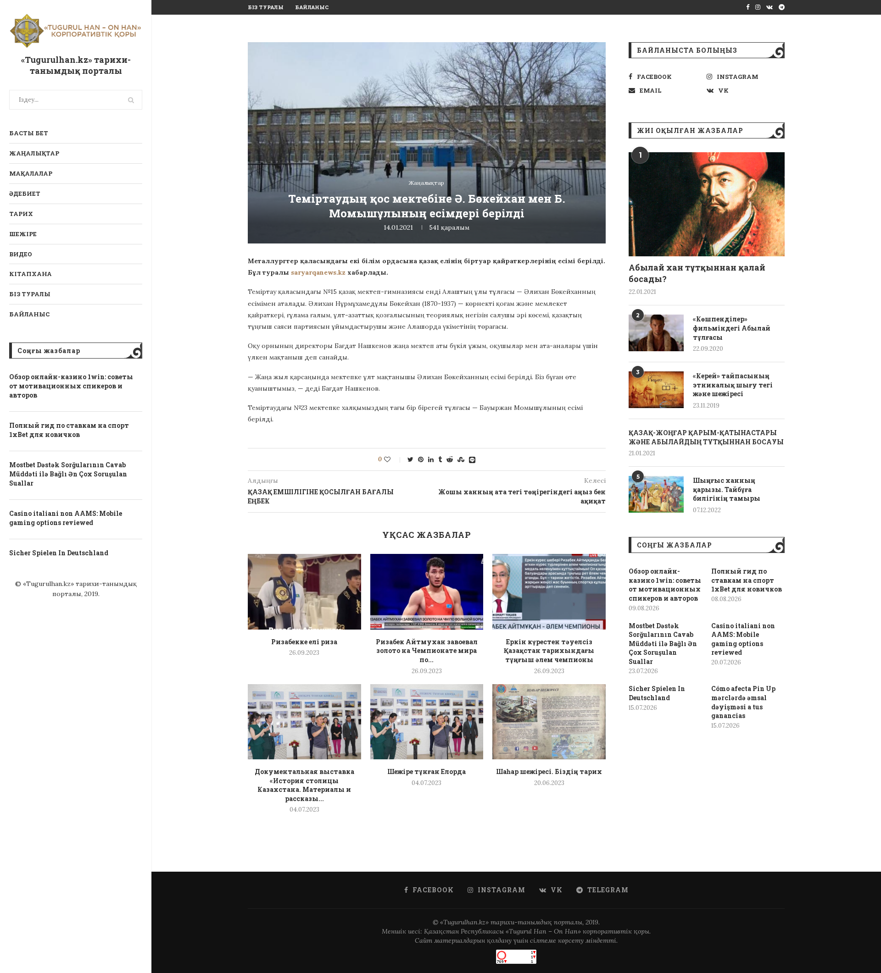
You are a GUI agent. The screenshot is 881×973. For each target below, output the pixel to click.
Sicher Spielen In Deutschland (58, 552)
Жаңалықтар (34, 153)
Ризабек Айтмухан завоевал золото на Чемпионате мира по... (427, 650)
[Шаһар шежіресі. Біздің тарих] (549, 721)
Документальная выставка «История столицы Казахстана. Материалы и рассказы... (304, 785)
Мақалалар (30, 173)
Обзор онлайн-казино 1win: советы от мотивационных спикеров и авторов (71, 385)
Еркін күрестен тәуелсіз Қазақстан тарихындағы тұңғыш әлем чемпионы (549, 650)
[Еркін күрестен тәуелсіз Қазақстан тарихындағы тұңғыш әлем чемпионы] (549, 591)
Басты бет (28, 133)
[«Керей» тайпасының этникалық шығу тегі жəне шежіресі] (656, 389)
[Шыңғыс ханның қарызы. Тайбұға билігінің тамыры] (656, 494)
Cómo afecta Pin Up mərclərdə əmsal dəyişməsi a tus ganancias (743, 702)
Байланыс (29, 314)
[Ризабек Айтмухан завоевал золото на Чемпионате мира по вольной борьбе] (427, 591)
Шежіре (23, 234)
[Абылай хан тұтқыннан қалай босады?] (707, 204)
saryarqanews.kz (318, 272)
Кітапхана (30, 274)
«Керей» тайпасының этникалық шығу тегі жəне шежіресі (733, 384)
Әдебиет (24, 193)
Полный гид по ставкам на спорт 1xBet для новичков (69, 430)
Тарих (21, 214)
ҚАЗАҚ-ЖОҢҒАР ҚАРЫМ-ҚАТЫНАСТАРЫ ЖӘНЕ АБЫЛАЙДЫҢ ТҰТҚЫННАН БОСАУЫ (706, 437)
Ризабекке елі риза (304, 641)
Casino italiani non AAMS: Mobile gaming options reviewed (65, 518)
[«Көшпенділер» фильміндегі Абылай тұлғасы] (656, 333)
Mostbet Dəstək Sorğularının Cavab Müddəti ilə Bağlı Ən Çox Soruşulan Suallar (68, 473)
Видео (20, 254)
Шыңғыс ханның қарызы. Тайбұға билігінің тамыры (726, 489)
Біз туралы (29, 294)
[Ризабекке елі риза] (304, 591)
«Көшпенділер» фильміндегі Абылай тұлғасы (731, 328)
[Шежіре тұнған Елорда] (427, 721)
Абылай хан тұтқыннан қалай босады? (697, 273)
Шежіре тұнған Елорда (426, 771)
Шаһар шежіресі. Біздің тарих (549, 771)
